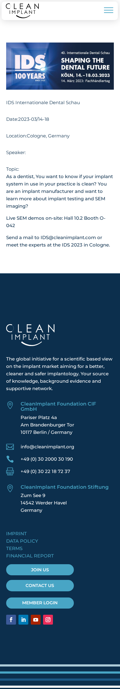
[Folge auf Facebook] (11, 620)
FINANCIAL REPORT (30, 556)
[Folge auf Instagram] (48, 620)
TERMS (14, 548)
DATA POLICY (22, 541)
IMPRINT (16, 533)
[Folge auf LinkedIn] (23, 620)
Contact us (40, 585)
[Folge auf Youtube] (36, 620)
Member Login (40, 602)
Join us (40, 570)
